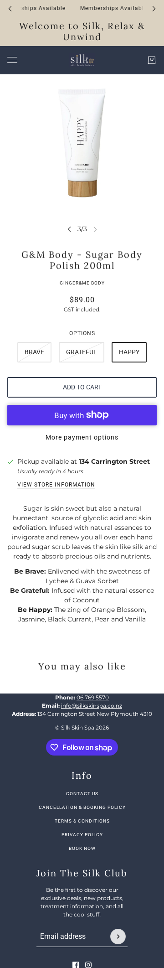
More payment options (82, 437)
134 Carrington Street (114, 461)
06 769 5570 (93, 697)
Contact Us (82, 793)
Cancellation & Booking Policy (82, 807)
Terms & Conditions (82, 820)
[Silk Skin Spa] (82, 60)
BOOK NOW (82, 848)
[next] (154, 8)
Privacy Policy (82, 834)
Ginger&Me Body (82, 282)
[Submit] (118, 936)
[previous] (10, 8)
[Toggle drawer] (12, 60)
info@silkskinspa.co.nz (91, 705)
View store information (56, 484)
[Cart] (152, 60)
